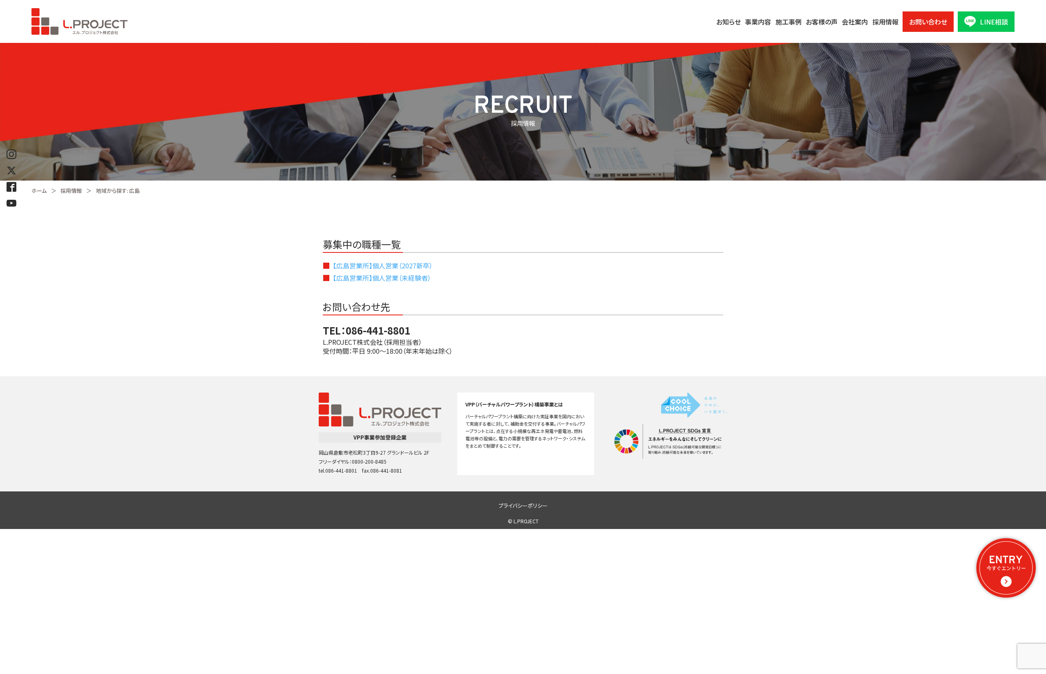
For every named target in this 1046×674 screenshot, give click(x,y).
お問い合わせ (928, 22)
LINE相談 (994, 22)
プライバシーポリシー (523, 505)
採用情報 (885, 22)
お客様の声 (822, 22)
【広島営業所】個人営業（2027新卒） (383, 265)
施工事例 (789, 22)
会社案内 (855, 22)
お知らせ (728, 22)
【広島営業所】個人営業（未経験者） (382, 278)
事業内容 (758, 22)
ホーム (39, 190)
